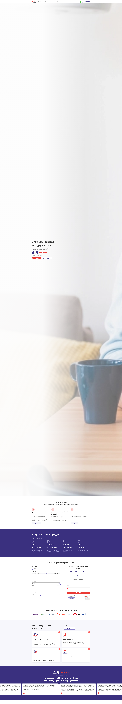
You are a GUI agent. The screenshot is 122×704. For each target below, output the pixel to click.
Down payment (34, 576)
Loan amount (34, 581)
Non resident (56, 573)
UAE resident (46, 573)
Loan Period (34, 587)
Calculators (46, 1)
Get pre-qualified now (55, 523)
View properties (71, 598)
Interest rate (34, 592)
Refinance (42, 1)
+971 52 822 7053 (87, 1)
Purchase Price (34, 566)
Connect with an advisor (69, 628)
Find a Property (65, 1)
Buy (38, 1)
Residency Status (35, 571)
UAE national (37, 573)
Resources (59, 1)
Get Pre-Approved (35, 258)
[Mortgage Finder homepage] (34, 1)
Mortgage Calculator (46, 258)
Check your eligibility (78, 592)
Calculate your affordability (37, 523)
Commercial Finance (53, 1)
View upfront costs (78, 575)
